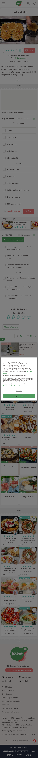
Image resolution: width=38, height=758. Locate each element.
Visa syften (19, 390)
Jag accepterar (19, 396)
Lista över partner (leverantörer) (12, 385)
